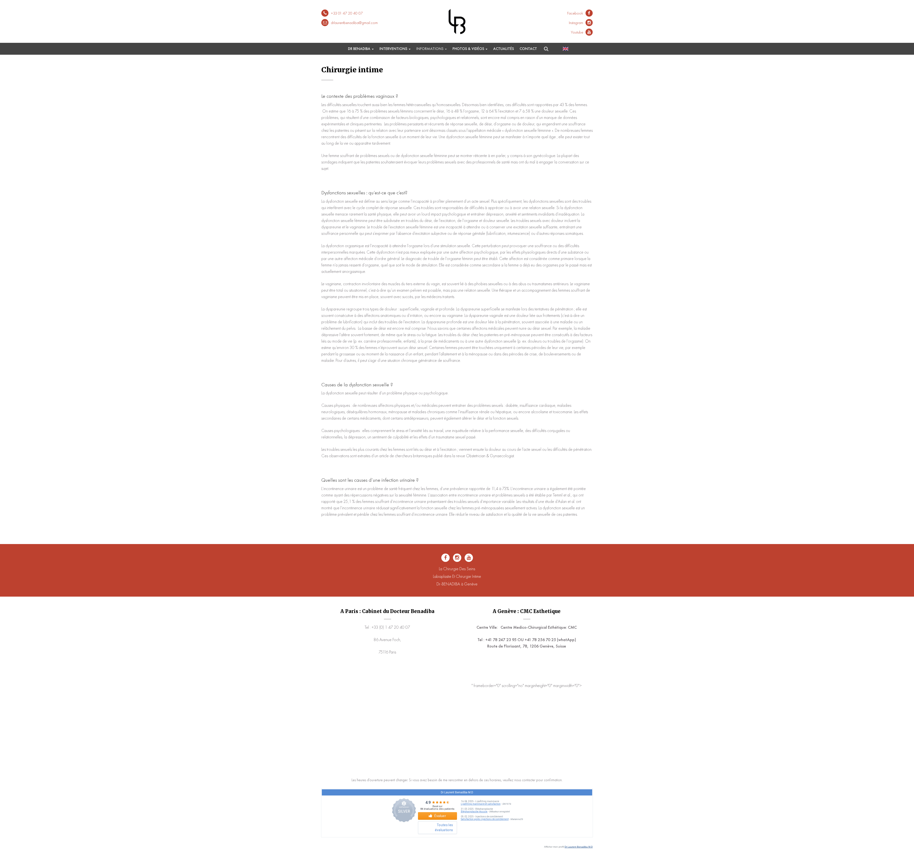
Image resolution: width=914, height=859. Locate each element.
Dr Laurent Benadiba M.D (579, 846)
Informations (430, 48)
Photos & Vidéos (468, 48)
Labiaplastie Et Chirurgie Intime (457, 576)
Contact (528, 48)
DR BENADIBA (359, 48)
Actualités (503, 48)
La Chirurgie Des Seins (457, 568)
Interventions (393, 48)
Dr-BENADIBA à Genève (457, 584)
